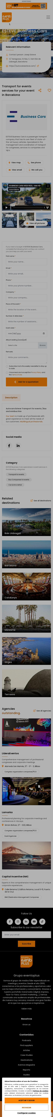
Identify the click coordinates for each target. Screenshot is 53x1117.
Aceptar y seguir (27, 1100)
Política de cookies (40, 1091)
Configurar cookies (26, 1113)
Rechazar (26, 1107)
